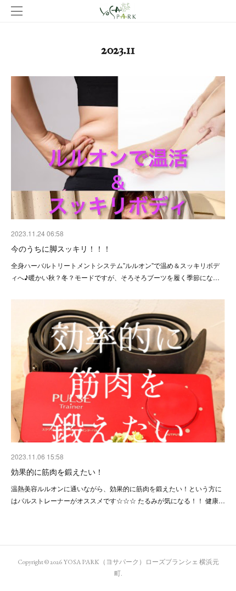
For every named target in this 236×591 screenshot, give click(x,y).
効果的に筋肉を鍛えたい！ (57, 471)
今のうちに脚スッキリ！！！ (61, 248)
